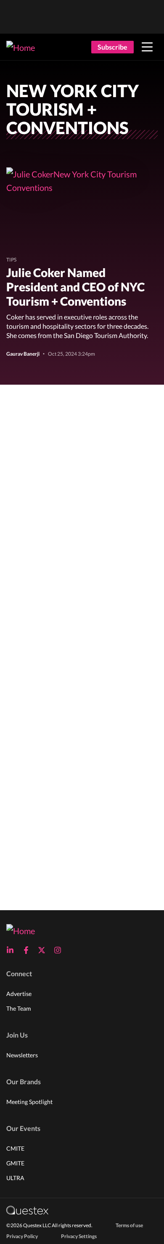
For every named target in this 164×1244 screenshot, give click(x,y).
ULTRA (15, 1177)
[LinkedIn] (12, 950)
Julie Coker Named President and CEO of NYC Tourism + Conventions (75, 286)
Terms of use (129, 1225)
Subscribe (112, 47)
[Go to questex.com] (27, 1210)
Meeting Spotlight (29, 1101)
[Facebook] (28, 950)
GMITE (15, 1163)
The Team (18, 1008)
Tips (11, 259)
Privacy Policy (22, 1236)
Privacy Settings (79, 1236)
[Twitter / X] (44, 950)
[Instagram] (60, 950)
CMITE (15, 1148)
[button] (147, 47)
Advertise (19, 993)
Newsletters (22, 1055)
